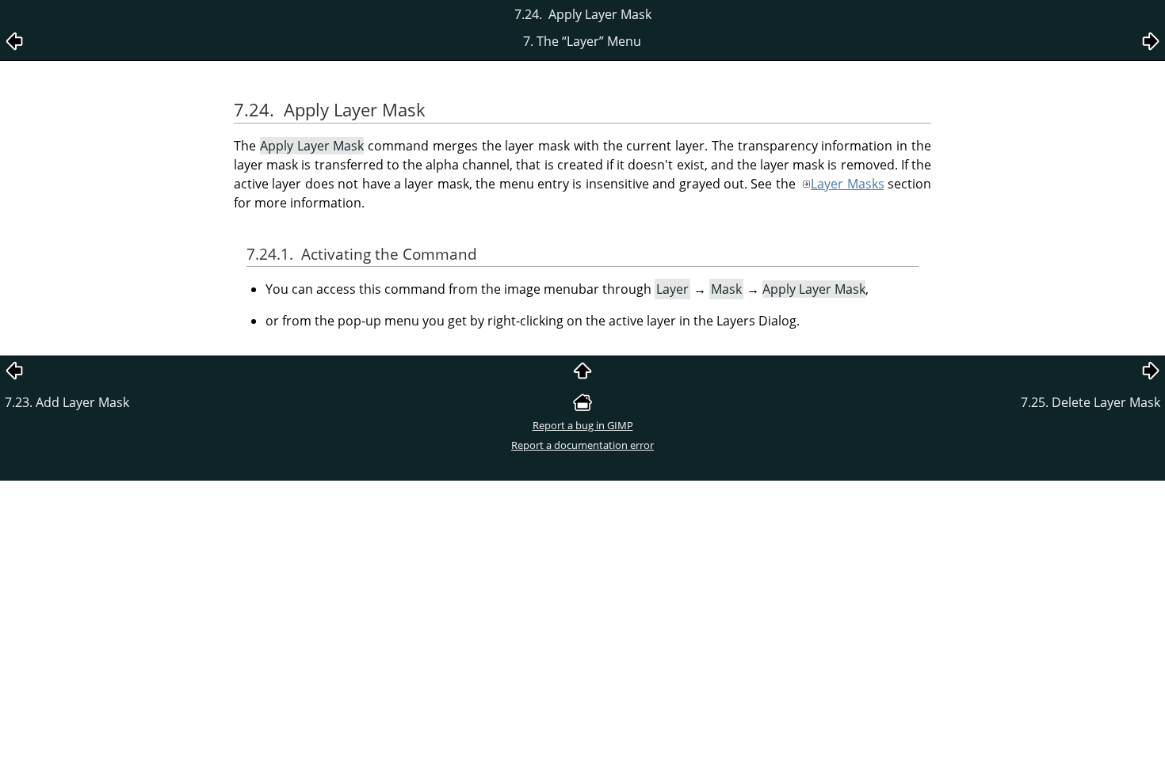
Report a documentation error (582, 445)
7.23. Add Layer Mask (67, 402)
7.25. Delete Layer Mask (1090, 402)
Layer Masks (847, 183)
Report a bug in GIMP (583, 425)
